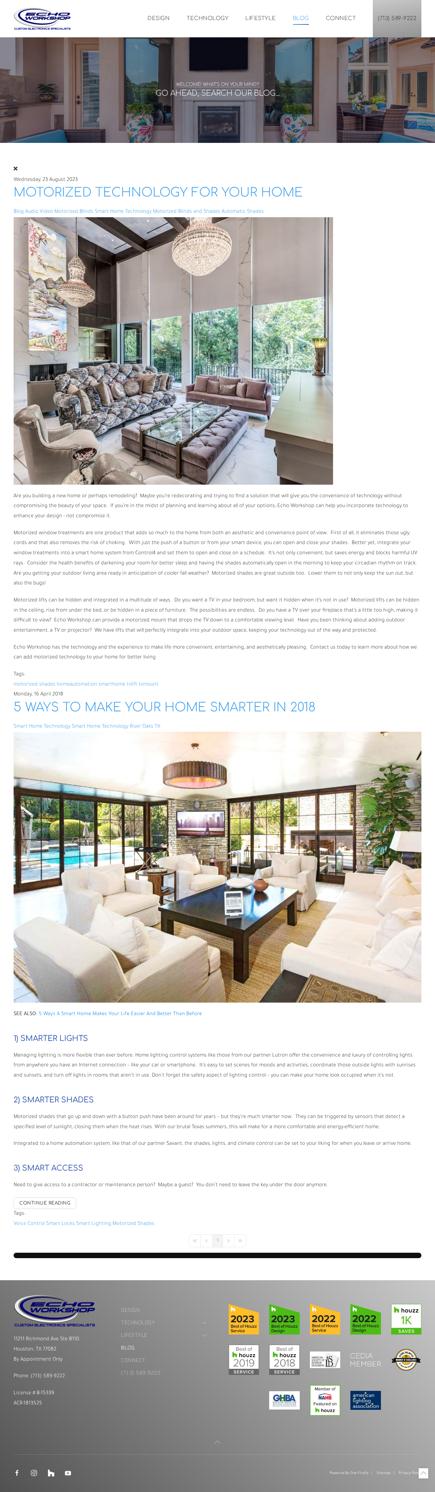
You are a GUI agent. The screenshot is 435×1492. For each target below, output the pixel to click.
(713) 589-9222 (397, 18)
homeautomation (77, 685)
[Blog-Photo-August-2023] (173, 351)
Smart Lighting (93, 1224)
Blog (301, 18)
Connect (341, 18)
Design (158, 18)
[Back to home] (42, 18)
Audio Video (39, 212)
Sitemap (383, 1473)
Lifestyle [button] (260, 18)
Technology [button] (207, 18)
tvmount (148, 685)
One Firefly (359, 1473)
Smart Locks (60, 1224)
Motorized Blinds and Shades (186, 212)
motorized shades (34, 685)
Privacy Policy (410, 1473)
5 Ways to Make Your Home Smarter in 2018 (165, 707)
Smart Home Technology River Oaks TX (116, 727)
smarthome (112, 685)
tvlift (132, 685)
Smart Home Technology (123, 212)
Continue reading (44, 1203)
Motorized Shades (133, 1224)
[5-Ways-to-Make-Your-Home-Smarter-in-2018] (217, 868)
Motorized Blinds (73, 212)
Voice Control (29, 1224)
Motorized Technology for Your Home (158, 192)
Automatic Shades (243, 212)
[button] (217, 1442)
